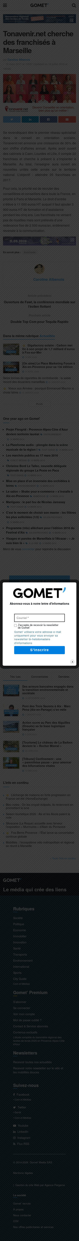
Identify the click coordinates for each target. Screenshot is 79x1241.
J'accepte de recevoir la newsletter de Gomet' (38, 626)
